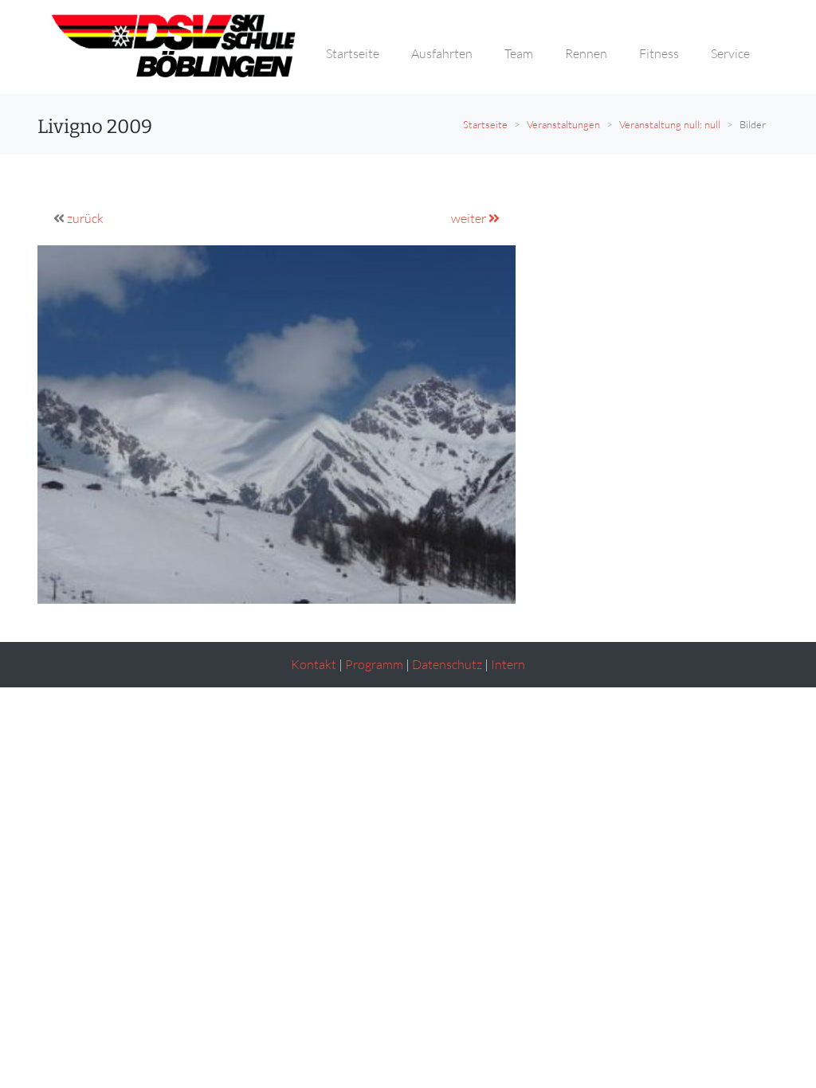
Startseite (485, 124)
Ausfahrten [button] (442, 53)
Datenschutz (447, 664)
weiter (469, 218)
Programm (374, 664)
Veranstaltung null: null (669, 124)
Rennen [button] (586, 53)
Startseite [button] (352, 53)
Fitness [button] (659, 53)
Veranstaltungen (563, 124)
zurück (85, 218)
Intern (508, 664)
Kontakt (313, 664)
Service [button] (730, 53)
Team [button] (518, 53)
